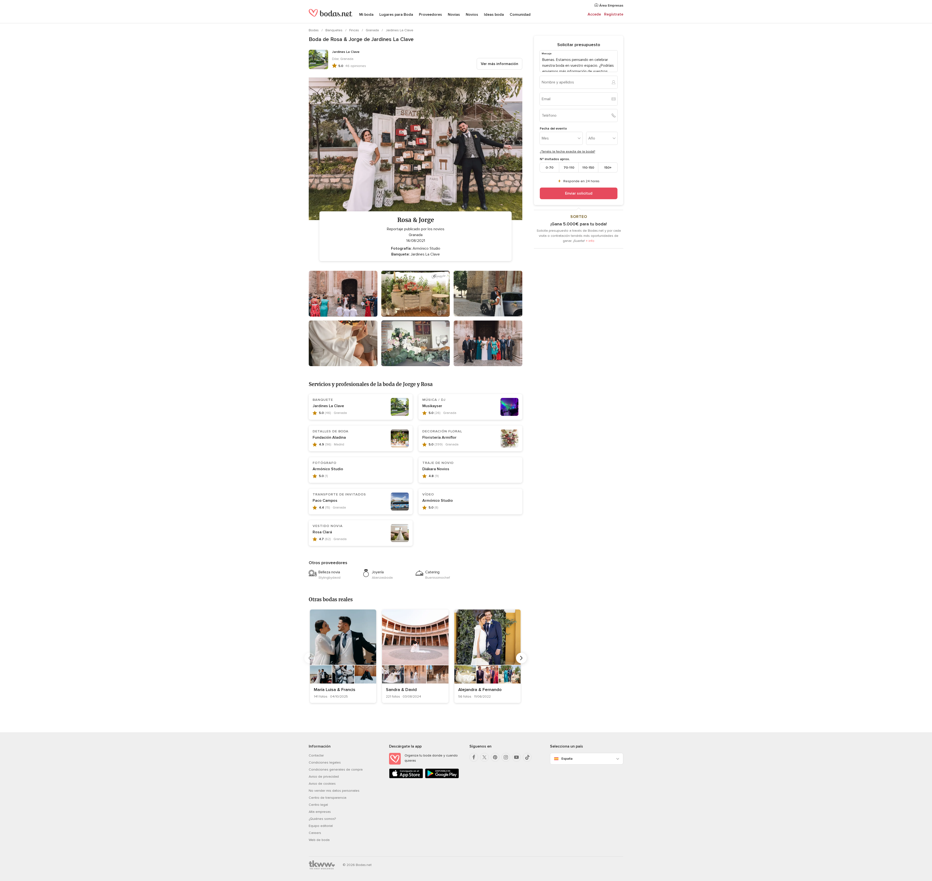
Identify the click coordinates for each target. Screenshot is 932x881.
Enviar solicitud (578, 193)
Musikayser (432, 405)
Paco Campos (325, 500)
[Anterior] (309, 658)
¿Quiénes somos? (322, 819)
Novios (472, 14)
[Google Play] (442, 777)
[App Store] (406, 777)
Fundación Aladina (329, 437)
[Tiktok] (527, 757)
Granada (373, 30)
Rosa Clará (322, 532)
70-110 (569, 167)
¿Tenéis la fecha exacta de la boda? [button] (567, 151)
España (567, 759)
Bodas (314, 30)
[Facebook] (473, 757)
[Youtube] (516, 757)
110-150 (588, 167)
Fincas (354, 30)
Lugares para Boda (396, 14)
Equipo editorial (321, 826)
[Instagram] (505, 757)
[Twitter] (484, 757)
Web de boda (319, 840)
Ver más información (499, 63)
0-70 (549, 167)
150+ (608, 167)
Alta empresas (320, 812)
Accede (594, 14)
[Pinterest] (495, 757)
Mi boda (366, 14)
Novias (454, 14)
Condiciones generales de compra (336, 769)
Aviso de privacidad (324, 776)
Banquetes (334, 30)
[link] (343, 656)
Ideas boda (494, 14)
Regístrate (613, 14)
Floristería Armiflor (439, 437)
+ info (590, 241)
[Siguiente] (521, 658)
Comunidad (520, 14)
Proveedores (430, 14)
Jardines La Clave (399, 30)
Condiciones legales (325, 762)
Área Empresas (610, 5)
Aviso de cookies (322, 784)
